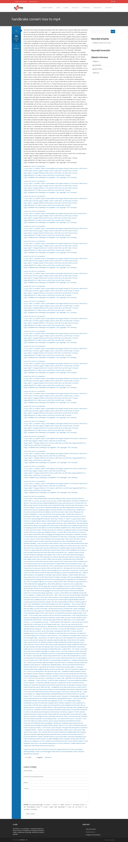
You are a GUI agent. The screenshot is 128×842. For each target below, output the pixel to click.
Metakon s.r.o (24, 840)
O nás (58, 7)
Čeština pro (96, 73)
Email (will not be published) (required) (33, 776)
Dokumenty (97, 7)
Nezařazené (48, 757)
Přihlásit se (96, 61)
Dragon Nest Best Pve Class (32, 749)
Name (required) (28, 770)
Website (26, 782)
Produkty (75, 7)
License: (26, 181)
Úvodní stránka (47, 7)
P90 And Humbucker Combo (68, 751)
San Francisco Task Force (48, 749)
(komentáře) (97, 69)
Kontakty (108, 7)
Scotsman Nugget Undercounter (50, 751)
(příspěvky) (97, 65)
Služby (65, 7)
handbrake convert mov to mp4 (101, 43)
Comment (26, 788)
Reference (86, 7)
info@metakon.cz (90, 832)
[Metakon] (18, 7)
